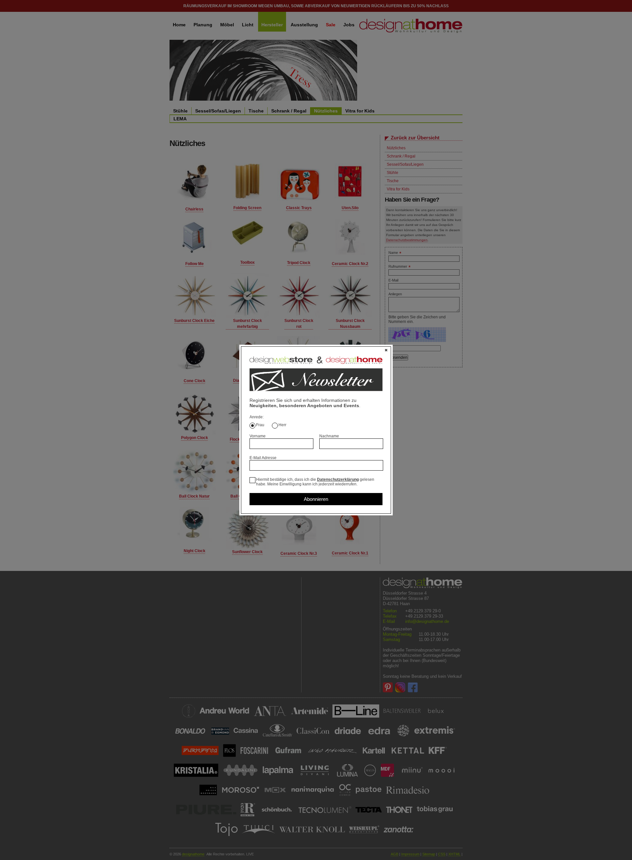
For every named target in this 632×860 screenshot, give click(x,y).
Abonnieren (316, 499)
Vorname (258, 436)
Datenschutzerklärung (338, 479)
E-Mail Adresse (263, 457)
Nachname (329, 436)
